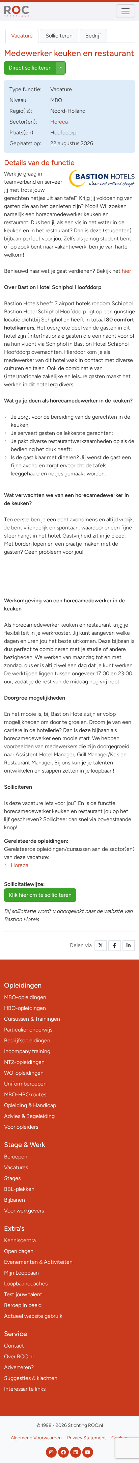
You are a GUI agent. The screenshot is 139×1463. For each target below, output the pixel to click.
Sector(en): (23, 122)
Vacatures (16, 1167)
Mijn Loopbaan (21, 1273)
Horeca (59, 122)
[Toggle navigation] (125, 11)
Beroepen (15, 1156)
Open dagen (18, 1251)
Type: (25, 89)
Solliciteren (59, 35)
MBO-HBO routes (25, 1094)
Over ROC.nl (18, 1356)
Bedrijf (93, 35)
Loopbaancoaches (26, 1283)
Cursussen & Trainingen (32, 1019)
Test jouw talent (23, 1294)
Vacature (22, 35)
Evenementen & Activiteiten (38, 1262)
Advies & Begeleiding (29, 1116)
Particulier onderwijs (28, 1029)
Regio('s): (20, 111)
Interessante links (25, 1389)
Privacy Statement (86, 1438)
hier (125, 271)
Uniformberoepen (25, 1083)
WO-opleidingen (24, 1073)
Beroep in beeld (22, 1305)
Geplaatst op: (25, 143)
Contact (14, 1345)
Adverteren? (19, 1367)
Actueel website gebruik (33, 1316)
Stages (12, 1178)
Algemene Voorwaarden (36, 1438)
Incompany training (27, 1051)
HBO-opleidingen (25, 1008)
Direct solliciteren (30, 67)
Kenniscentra (20, 1240)
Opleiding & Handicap (30, 1105)
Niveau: (18, 100)
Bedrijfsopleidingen (27, 1040)
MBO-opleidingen (25, 997)
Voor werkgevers (24, 1210)
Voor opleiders (21, 1127)
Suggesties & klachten (30, 1378)
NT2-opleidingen (24, 1062)
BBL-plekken (19, 1189)
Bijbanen (14, 1200)
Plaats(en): (22, 132)
